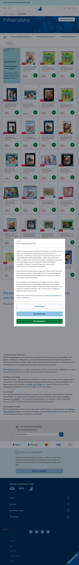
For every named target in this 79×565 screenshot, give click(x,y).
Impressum (25, 298)
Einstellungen (40, 306)
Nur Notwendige (39, 314)
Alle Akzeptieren (39, 321)
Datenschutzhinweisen (51, 295)
